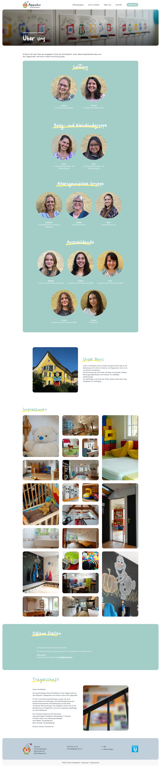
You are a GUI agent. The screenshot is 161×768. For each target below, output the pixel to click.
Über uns (107, 5)
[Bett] (41, 504)
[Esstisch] (80, 515)
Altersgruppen (78, 5)
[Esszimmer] (80, 538)
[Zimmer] (80, 425)
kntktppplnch (74, 749)
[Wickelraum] (41, 606)
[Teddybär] (41, 436)
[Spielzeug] (70, 448)
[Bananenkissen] (120, 447)
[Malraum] (80, 583)
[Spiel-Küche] (90, 448)
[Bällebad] (90, 560)
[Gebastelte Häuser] (70, 492)
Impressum (85, 763)
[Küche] (80, 606)
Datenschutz (94, 763)
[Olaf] (120, 584)
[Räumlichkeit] (41, 470)
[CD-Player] (70, 560)
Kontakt (119, 5)
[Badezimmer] (41, 538)
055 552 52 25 (72, 747)
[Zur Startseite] (32, 4)
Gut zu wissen (93, 5)
